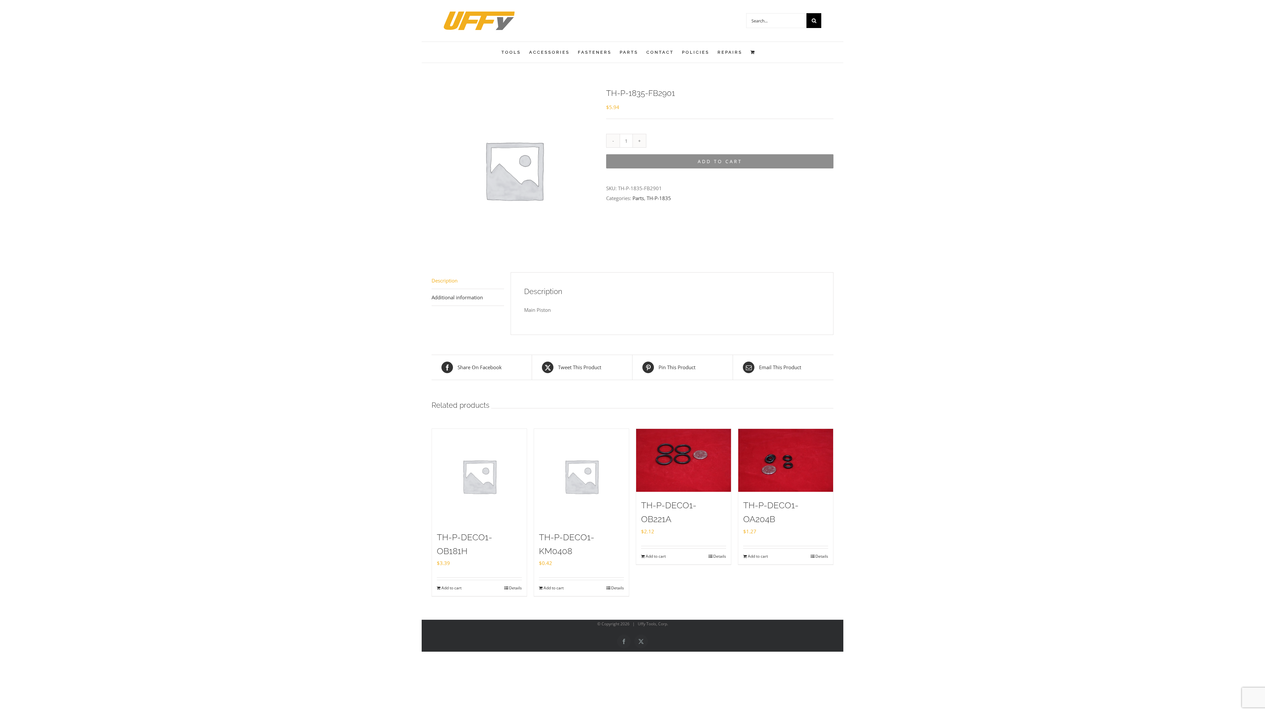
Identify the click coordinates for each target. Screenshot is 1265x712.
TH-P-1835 (659, 198)
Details (515, 588)
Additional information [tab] (457, 297)
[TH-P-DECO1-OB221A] (683, 460)
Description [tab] (445, 280)
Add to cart (720, 161)
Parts (638, 198)
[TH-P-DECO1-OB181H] (479, 476)
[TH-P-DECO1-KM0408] (581, 476)
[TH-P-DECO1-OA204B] (785, 460)
